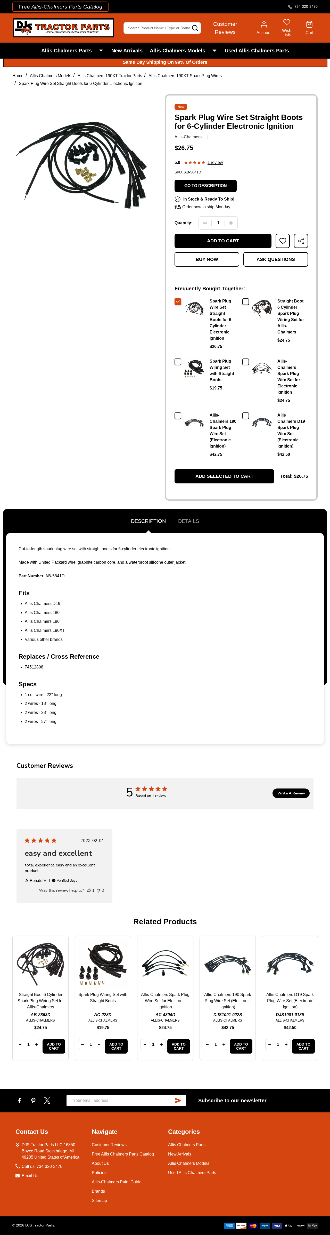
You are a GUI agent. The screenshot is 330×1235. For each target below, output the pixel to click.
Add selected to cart (224, 476)
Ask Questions (276, 259)
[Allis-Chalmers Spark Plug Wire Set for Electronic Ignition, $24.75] (165, 964)
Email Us (30, 1176)
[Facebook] (19, 1100)
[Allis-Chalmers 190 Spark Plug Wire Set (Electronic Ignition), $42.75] (227, 964)
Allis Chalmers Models (177, 50)
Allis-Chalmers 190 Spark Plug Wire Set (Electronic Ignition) (227, 1000)
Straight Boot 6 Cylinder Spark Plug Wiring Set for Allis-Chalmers (41, 1000)
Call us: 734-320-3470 (42, 1166)
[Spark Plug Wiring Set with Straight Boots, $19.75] (103, 964)
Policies (99, 1172)
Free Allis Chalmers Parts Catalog (123, 1154)
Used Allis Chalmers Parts (257, 50)
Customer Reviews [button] (225, 28)
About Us (100, 1163)
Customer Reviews (109, 1145)
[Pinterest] (33, 1100)
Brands (98, 1191)
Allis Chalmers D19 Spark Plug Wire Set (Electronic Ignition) (290, 1000)
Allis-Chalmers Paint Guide (117, 1182)
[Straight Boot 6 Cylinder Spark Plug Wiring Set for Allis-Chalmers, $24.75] (40, 964)
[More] (101, 51)
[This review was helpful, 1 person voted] (89, 890)
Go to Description (205, 186)
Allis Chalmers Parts (66, 50)
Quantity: (183, 223)
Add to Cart (223, 240)
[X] (47, 1100)
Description (148, 521)
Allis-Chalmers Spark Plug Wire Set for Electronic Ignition (165, 1000)
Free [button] (60, 7)
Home (17, 76)
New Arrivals (127, 50)
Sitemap (99, 1200)
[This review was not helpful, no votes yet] (98, 890)
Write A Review (291, 793)
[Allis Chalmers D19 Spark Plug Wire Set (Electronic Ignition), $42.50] (290, 964)
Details (188, 521)
